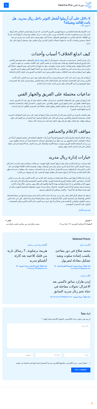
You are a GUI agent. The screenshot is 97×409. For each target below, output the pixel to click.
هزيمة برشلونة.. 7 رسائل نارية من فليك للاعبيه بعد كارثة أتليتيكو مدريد (27, 255)
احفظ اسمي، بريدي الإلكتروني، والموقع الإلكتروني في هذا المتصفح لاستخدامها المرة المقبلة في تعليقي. (51, 363)
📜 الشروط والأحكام (85, 403)
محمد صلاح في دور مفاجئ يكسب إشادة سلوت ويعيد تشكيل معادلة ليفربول (72, 255)
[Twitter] (16, 397)
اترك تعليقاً (87, 266)
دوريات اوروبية (77, 266)
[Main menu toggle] (6, 5)
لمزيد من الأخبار (84, 210)
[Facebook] (21, 397)
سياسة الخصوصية (86, 397)
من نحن (90, 400)
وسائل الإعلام (39, 60)
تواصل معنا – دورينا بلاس (84, 394)
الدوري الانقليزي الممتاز (65, 266)
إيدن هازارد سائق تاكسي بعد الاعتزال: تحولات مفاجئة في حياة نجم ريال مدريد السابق (71, 286)
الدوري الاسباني (34, 266)
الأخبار (91, 388)
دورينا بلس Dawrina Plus (71, 5)
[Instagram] (12, 397)
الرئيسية (90, 391)
